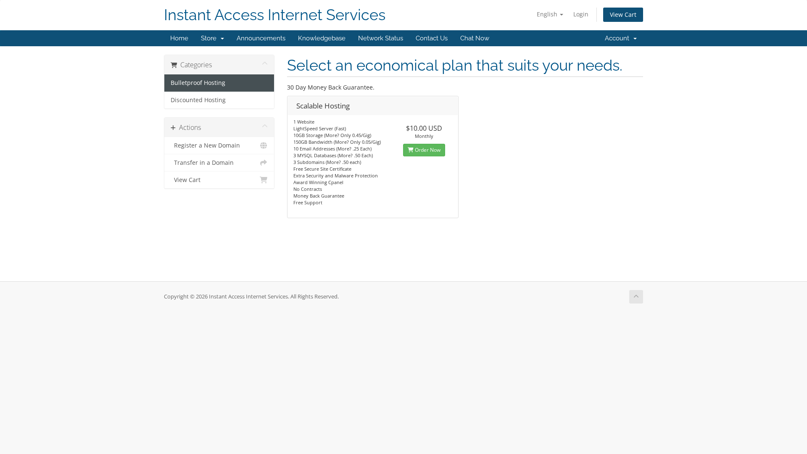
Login (580, 14)
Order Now (427, 149)
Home (179, 38)
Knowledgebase (321, 38)
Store (210, 38)
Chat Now (474, 38)
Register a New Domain (205, 145)
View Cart (623, 14)
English (548, 14)
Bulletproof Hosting (198, 83)
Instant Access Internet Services (274, 15)
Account (619, 38)
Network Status (380, 38)
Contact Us (432, 38)
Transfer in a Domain (202, 162)
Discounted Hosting (198, 100)
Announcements (261, 38)
